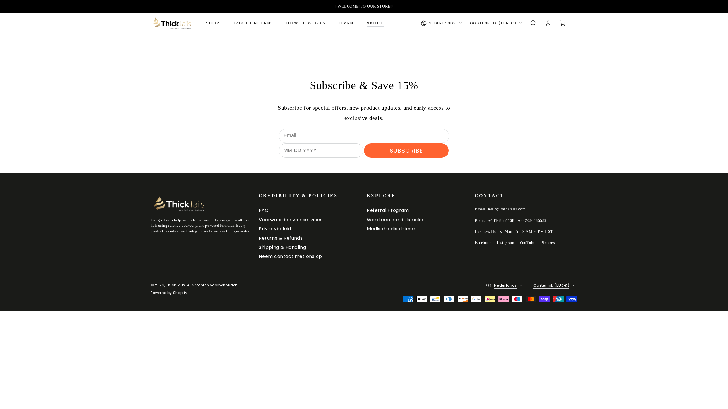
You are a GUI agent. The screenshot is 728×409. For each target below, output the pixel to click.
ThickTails (175, 285)
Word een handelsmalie (395, 219)
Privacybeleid (275, 229)
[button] (533, 23)
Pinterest (548, 243)
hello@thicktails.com (507, 209)
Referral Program (388, 210)
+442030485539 (532, 220)
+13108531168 (501, 220)
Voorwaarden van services (290, 219)
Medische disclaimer (391, 229)
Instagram (505, 243)
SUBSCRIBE (406, 151)
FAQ (264, 210)
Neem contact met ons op (290, 256)
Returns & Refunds (281, 238)
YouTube (527, 243)
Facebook (483, 243)
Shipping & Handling (282, 247)
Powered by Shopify (169, 293)
